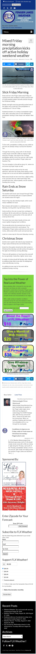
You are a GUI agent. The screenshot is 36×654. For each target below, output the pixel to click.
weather (8, 387)
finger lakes (24, 383)
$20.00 (6, 574)
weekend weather (14, 387)
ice (8, 385)
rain (10, 385)
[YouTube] (14, 8)
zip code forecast (27, 387)
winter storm (20, 387)
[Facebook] (4, 8)
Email (4, 544)
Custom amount (9, 580)
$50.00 (6, 568)
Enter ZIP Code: (18, 523)
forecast (29, 383)
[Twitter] (7, 8)
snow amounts (26, 385)
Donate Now (7, 594)
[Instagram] (11, 8)
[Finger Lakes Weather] (18, 16)
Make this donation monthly (14, 589)
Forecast (27, 59)
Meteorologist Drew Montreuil (11, 59)
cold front (20, 383)
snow (13, 385)
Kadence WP (28, 650)
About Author (7, 395)
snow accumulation (19, 385)
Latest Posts (18, 395)
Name (4, 539)
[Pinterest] (12, 645)
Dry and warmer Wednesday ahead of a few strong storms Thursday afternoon (17, 625)
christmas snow (6, 383)
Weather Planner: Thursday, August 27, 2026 (17, 621)
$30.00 (6, 571)
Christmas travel (13, 383)
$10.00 (6, 577)
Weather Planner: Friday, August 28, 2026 (16, 613)
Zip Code (5, 549)
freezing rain (5, 385)
